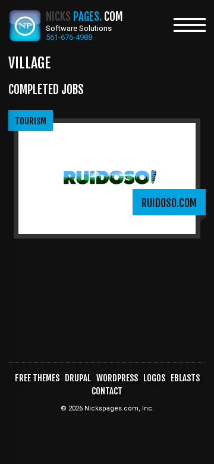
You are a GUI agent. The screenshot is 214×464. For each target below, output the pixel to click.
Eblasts (185, 378)
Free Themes (37, 378)
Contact (107, 391)
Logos (154, 378)
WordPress (117, 378)
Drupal (78, 378)
